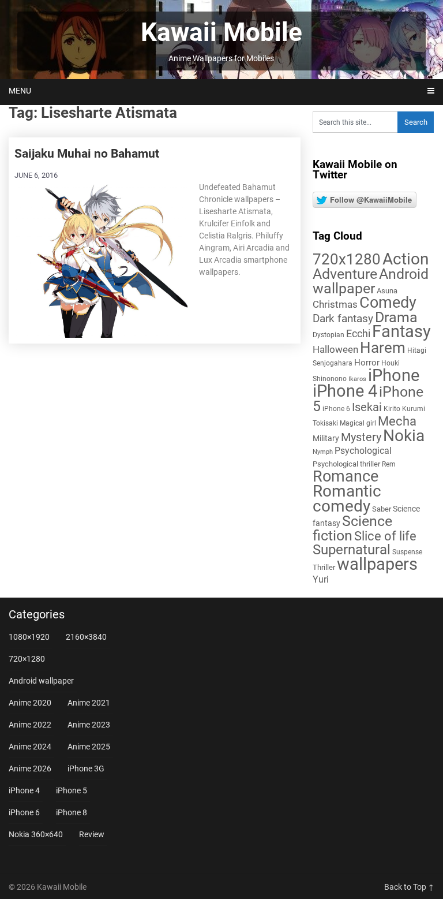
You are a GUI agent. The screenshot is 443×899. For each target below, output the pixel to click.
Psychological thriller (346, 464)
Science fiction (352, 528)
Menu (20, 90)
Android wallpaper (371, 281)
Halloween (335, 349)
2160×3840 (86, 636)
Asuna (387, 290)
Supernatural (352, 550)
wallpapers (377, 564)
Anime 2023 (88, 724)
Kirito (392, 409)
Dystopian (328, 335)
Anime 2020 (30, 702)
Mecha (397, 421)
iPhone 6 (336, 409)
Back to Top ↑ (409, 886)
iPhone (393, 375)
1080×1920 (29, 636)
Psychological (363, 450)
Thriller (324, 567)
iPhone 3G (85, 768)
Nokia (404, 435)
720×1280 (27, 658)
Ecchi (358, 333)
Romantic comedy (347, 499)
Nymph (323, 452)
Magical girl (358, 423)
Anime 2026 (30, 768)
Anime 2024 (30, 746)
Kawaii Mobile (221, 32)
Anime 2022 (30, 724)
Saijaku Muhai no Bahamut (86, 154)
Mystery (361, 437)
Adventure (345, 273)
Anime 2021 (88, 702)
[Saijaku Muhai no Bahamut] (100, 259)
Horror (367, 362)
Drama (396, 317)
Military (326, 438)
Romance (345, 476)
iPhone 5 (71, 790)
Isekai (367, 407)
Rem (389, 464)
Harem (383, 347)
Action (405, 258)
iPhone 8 (71, 812)
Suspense (407, 552)
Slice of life (385, 536)
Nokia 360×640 (36, 834)
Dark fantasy (343, 318)
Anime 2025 (88, 746)
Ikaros (357, 379)
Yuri (321, 579)
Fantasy (401, 331)
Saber (381, 509)
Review (91, 834)
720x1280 (347, 259)
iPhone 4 (345, 391)
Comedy (387, 302)
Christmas (335, 304)
